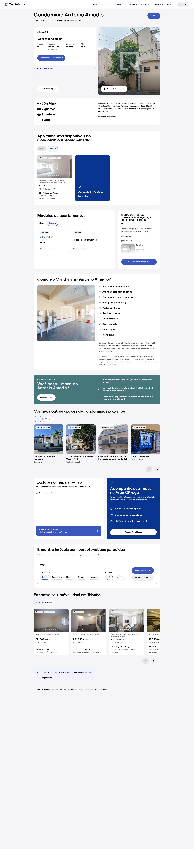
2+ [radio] (113, 577)
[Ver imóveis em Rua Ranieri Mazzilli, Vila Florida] (44, 68)
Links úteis (157, 4)
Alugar (95, 4)
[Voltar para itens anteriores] (41, 313)
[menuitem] (96, 4)
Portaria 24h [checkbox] (57, 577)
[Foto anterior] (41, 166)
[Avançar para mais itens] (91, 313)
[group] (54, 178)
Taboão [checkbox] (44, 577)
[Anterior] (149, 469)
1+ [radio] (107, 577)
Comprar (107, 4)
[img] (48, 439)
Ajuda (169, 4)
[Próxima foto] (68, 166)
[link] (143, 570)
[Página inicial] (15, 4)
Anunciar (120, 4)
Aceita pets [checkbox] (94, 577)
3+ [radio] (118, 577)
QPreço (132, 4)
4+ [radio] (124, 577)
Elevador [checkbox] (69, 577)
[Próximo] (157, 469)
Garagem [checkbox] (81, 577)
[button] (54, 178)
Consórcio (145, 4)
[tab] (42, 565)
